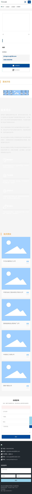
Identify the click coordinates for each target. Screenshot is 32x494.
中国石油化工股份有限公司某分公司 (13, 292)
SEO (17, 487)
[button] (15, 93)
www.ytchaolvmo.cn (11, 459)
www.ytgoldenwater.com (13, 456)
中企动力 (10, 487)
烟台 (14, 487)
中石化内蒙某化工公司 (9, 261)
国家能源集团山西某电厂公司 (11, 323)
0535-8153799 (7, 59)
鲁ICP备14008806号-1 (6, 490)
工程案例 (7, 6)
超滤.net (11, 454)
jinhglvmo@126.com (9, 56)
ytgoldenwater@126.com (13, 451)
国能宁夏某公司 (7, 385)
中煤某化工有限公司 (8, 354)
